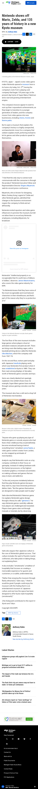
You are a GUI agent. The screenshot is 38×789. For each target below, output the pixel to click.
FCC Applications (9, 777)
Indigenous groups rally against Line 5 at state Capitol (18, 658)
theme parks (7, 120)
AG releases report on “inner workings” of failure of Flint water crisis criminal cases (17, 701)
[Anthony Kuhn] (6, 630)
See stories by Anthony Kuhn (23, 639)
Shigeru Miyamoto (28, 186)
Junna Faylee (28, 448)
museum (25, 84)
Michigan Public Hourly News (12, 764)
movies (28, 118)
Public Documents (9, 760)
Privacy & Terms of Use (11, 773)
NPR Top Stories (13, 613)
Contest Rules (8, 769)
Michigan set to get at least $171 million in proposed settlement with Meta (17, 666)
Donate (31, 3)
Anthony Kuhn (12, 32)
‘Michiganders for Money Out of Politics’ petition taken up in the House (16, 692)
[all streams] (35, 786)
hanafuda (17, 363)
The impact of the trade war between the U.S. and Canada (18, 675)
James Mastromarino (26, 281)
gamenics (26, 501)
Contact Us (7, 752)
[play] (3, 787)
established (10, 368)
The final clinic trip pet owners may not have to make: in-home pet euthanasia (18, 684)
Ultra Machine (7, 354)
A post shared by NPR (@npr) (19, 269)
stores (21, 118)
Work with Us (8, 756)
